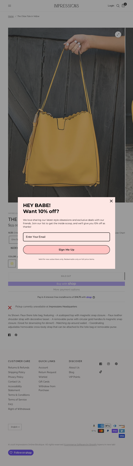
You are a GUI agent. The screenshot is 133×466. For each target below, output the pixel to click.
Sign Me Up (66, 249)
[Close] (111, 201)
